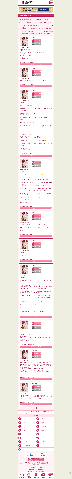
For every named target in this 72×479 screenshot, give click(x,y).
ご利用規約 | (40, 467)
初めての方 (24, 422)
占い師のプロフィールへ (36, 64)
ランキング (42, 437)
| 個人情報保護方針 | (33, 467)
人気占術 (23, 437)
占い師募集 (42, 445)
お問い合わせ (42, 441)
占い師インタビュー (44, 433)
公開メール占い (25, 433)
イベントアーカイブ (26, 445)
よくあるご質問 (25, 441)
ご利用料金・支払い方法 (45, 426)
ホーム (23, 418)
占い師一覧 (42, 422)
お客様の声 (24, 430)
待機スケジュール (25, 426)
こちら (43, 462)
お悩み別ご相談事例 (44, 430)
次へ (42, 408)
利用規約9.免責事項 (37, 33)
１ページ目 (34, 28)
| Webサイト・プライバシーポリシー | (36, 471)
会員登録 (41, 418)
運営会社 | (40, 469)
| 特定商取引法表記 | (33, 469)
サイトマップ (24, 449)
